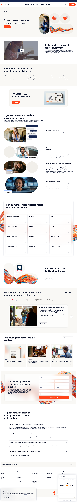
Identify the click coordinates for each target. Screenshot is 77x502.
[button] (65, 5)
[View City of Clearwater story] (27, 301)
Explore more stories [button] (67, 292)
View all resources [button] (67, 337)
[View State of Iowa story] (50, 301)
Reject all (25, 497)
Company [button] (48, 4)
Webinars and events (35, 476)
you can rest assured (70, 156)
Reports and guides (35, 473)
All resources (34, 478)
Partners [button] (37, 4)
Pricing (2, 477)
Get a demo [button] (15, 26)
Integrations (3, 474)
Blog (32, 477)
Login (17, 473)
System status (19, 481)
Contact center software (35, 481)
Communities (19, 477)
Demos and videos (34, 474)
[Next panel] (71, 317)
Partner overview (49, 473)
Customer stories (34, 482)
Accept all (32, 497)
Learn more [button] (48, 278)
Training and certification (20, 478)
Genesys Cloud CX (4, 473)
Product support (19, 474)
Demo (2, 478)
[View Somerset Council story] (38, 300)
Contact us (15, 464)
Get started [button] (7, 26)
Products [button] (27, 4)
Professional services (20, 476)
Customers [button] (32, 4)
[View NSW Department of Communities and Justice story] (15, 300)
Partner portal (49, 477)
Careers (63, 473)
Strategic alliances (49, 474)
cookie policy (26, 494)
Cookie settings (7, 497)
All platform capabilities (5, 476)
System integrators (50, 476)
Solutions (5, 11)
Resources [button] (43, 4)
